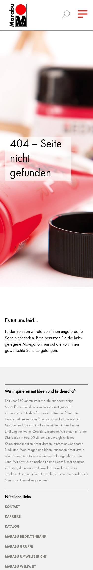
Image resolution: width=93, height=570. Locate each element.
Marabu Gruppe (19, 546)
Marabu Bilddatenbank (25, 536)
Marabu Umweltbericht (25, 556)
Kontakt (12, 506)
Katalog (12, 526)
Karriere (13, 516)
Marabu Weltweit (20, 566)
